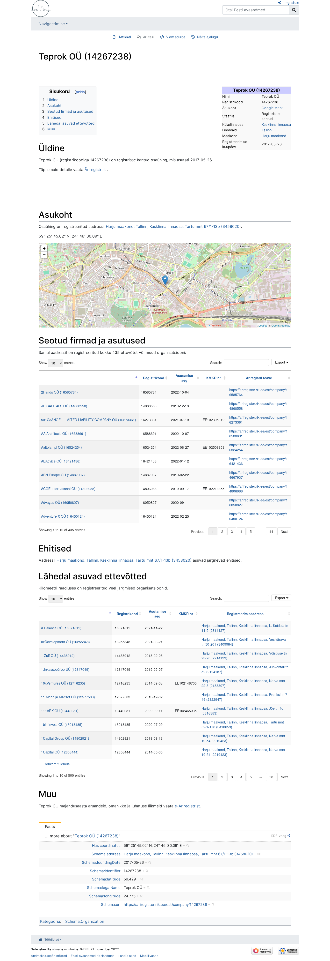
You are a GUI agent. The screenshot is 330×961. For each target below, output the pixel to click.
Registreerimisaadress (245, 613)
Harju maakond (274, 136)
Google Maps (273, 108)
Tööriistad (51, 939)
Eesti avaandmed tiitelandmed (93, 956)
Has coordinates (106, 845)
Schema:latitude (106, 879)
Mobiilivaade (149, 956)
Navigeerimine (52, 23)
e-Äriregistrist (187, 806)
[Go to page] (294, 10)
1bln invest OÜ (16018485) (61, 724)
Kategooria (50, 921)
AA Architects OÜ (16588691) (63, 433)
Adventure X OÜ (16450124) (63, 516)
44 (271, 531)
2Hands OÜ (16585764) (59, 392)
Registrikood (153, 377)
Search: (216, 362)
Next (284, 531)
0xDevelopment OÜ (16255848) (65, 641)
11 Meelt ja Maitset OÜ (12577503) (68, 696)
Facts (50, 826)
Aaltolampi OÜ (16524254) (61, 447)
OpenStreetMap (281, 325)
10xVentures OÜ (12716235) (63, 683)
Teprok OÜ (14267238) (97, 836)
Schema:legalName (104, 887)
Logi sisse (291, 2)
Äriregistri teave (259, 377)
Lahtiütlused (127, 956)
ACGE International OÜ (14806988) (68, 488)
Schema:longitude (105, 896)
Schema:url (111, 904)
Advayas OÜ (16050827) (60, 502)
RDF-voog (278, 836)
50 (271, 777)
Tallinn (267, 130)
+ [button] (44, 248)
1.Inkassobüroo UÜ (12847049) (65, 669)
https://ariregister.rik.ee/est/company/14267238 (165, 904)
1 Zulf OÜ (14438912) (58, 655)
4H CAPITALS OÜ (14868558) (64, 405)
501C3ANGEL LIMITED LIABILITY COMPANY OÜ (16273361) (88, 419)
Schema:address (106, 854)
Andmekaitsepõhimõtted (49, 956)
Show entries (56, 362)
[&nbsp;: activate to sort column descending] (89, 377)
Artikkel (124, 37)
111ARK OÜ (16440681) (60, 710)
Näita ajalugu (207, 37)
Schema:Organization (84, 921)
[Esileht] (41, 8)
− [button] (44, 254)
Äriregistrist (95, 169)
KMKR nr (213, 377)
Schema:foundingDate (101, 862)
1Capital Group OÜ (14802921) (65, 738)
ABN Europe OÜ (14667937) (63, 474)
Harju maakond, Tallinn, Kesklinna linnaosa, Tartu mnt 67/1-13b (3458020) (173, 226)
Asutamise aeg (184, 378)
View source (175, 37)
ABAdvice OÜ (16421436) (60, 461)
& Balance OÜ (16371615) (61, 628)
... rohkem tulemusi (55, 763)
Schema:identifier (105, 871)
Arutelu (148, 37)
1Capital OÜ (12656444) (60, 752)
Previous (197, 531)
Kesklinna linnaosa (276, 124)
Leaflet (263, 325)
